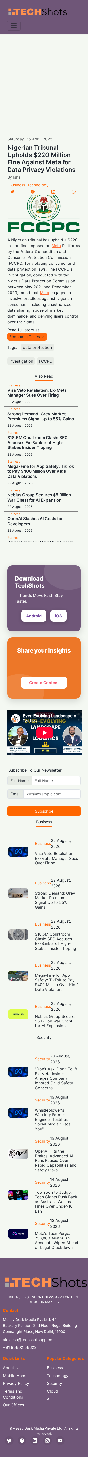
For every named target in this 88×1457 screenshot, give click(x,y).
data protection (37, 347)
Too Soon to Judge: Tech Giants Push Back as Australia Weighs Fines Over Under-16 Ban (56, 1202)
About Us (11, 1367)
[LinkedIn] (53, 191)
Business (17, 185)
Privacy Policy (16, 1383)
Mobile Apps (14, 1375)
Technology (38, 185)
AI (49, 1399)
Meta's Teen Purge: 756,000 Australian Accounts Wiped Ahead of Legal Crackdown (56, 1240)
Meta (56, 245)
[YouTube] (60, 1440)
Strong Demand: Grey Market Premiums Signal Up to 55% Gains (40, 416)
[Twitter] (12, 191)
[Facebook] (33, 191)
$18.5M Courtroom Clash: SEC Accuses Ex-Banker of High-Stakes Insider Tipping (37, 442)
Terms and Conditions (13, 1394)
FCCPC (45, 361)
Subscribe (44, 811)
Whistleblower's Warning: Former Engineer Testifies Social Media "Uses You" (52, 1119)
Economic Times (24, 336)
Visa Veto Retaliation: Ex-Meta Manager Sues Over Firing (37, 393)
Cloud (52, 1391)
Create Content (44, 682)
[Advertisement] (44, 80)
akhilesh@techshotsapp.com (29, 1339)
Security (42, 1058)
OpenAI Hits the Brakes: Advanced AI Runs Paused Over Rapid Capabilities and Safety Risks (56, 1160)
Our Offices (13, 1404)
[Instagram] (47, 1440)
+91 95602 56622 (20, 1347)
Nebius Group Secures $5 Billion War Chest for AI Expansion (39, 497)
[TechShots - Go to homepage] (37, 12)
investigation (21, 361)
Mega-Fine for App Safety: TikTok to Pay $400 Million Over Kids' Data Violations (40, 471)
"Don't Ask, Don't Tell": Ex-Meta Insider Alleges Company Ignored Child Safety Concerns (56, 1078)
